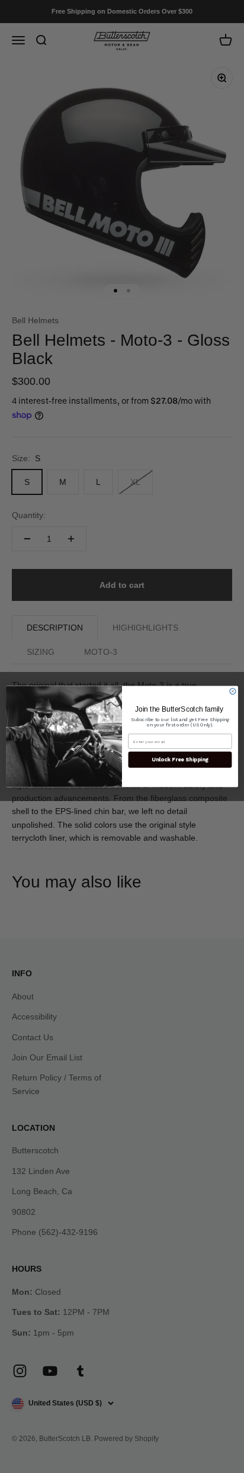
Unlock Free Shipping (180, 760)
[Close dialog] (233, 691)
